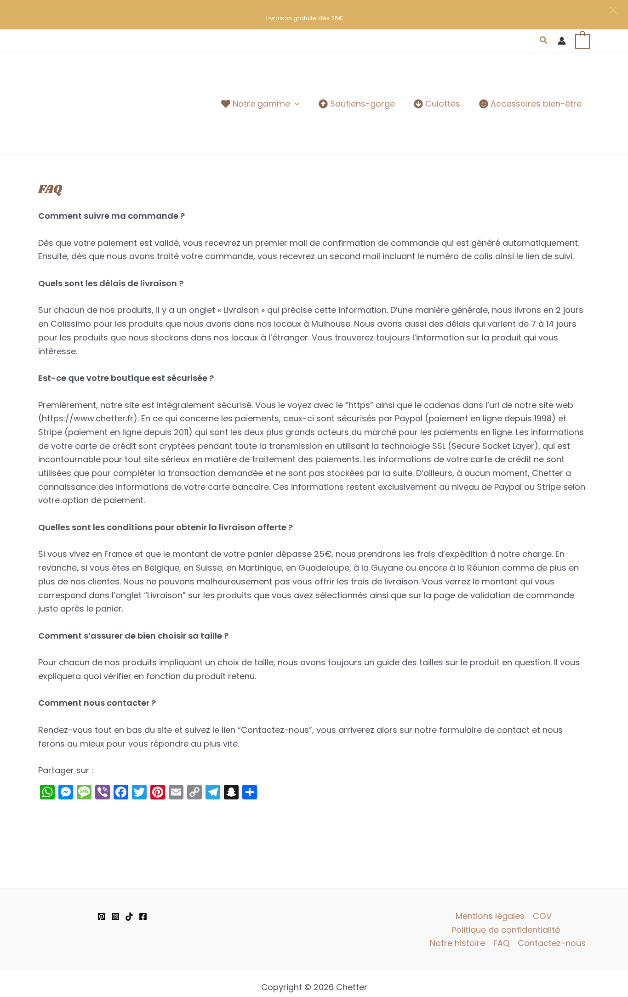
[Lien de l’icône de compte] (562, 41)
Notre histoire (457, 943)
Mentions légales (490, 916)
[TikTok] (129, 916)
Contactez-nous (552, 943)
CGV (542, 916)
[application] (295, 103)
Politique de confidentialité (505, 929)
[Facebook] (143, 916)
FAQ (501, 943)
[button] (544, 40)
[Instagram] (115, 916)
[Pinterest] (101, 916)
